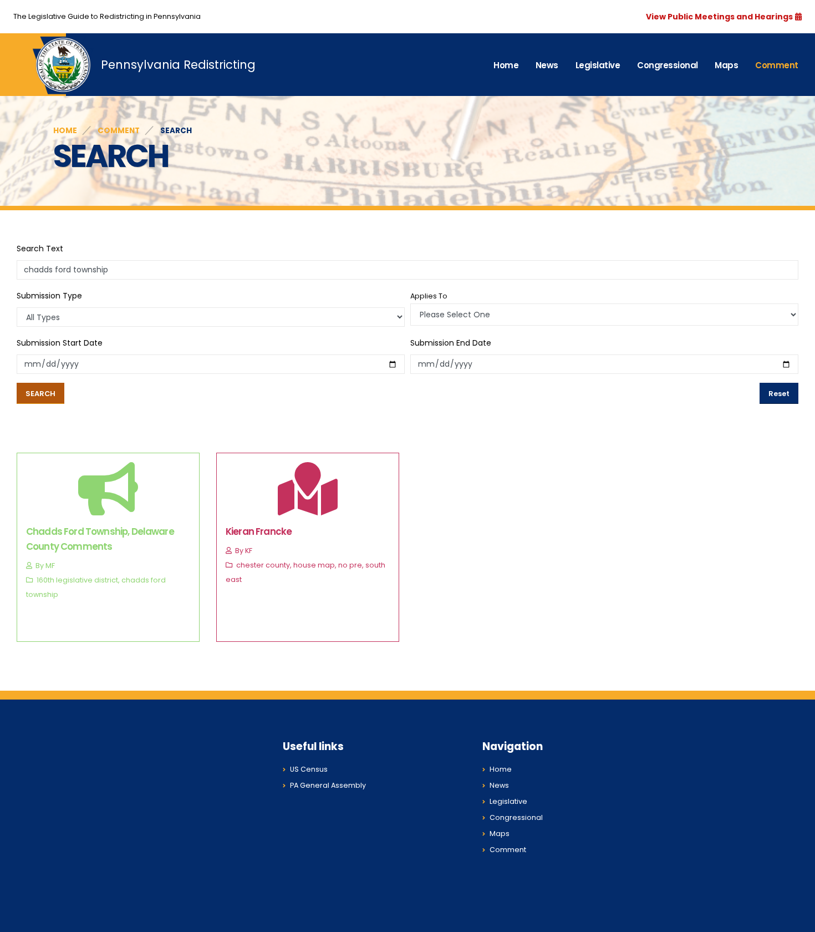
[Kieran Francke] (308, 505)
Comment (776, 65)
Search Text (40, 248)
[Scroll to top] (795, 919)
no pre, (351, 565)
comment (119, 130)
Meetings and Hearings (744, 16)
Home (505, 65)
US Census (309, 769)
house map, (315, 565)
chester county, (264, 565)
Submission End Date (450, 342)
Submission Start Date (60, 342)
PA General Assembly (328, 785)
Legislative (597, 65)
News (547, 65)
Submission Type (49, 295)
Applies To (428, 296)
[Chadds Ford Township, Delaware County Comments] (108, 505)
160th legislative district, (78, 580)
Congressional (667, 65)
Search (40, 393)
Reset (778, 393)
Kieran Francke (259, 531)
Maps (726, 65)
